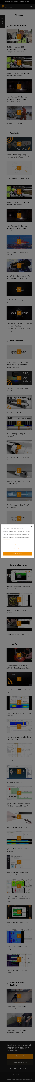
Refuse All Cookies (17, 548)
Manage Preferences (17, 544)
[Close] (31, 526)
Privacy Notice (6, 539)
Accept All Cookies (17, 553)
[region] (17, 541)
